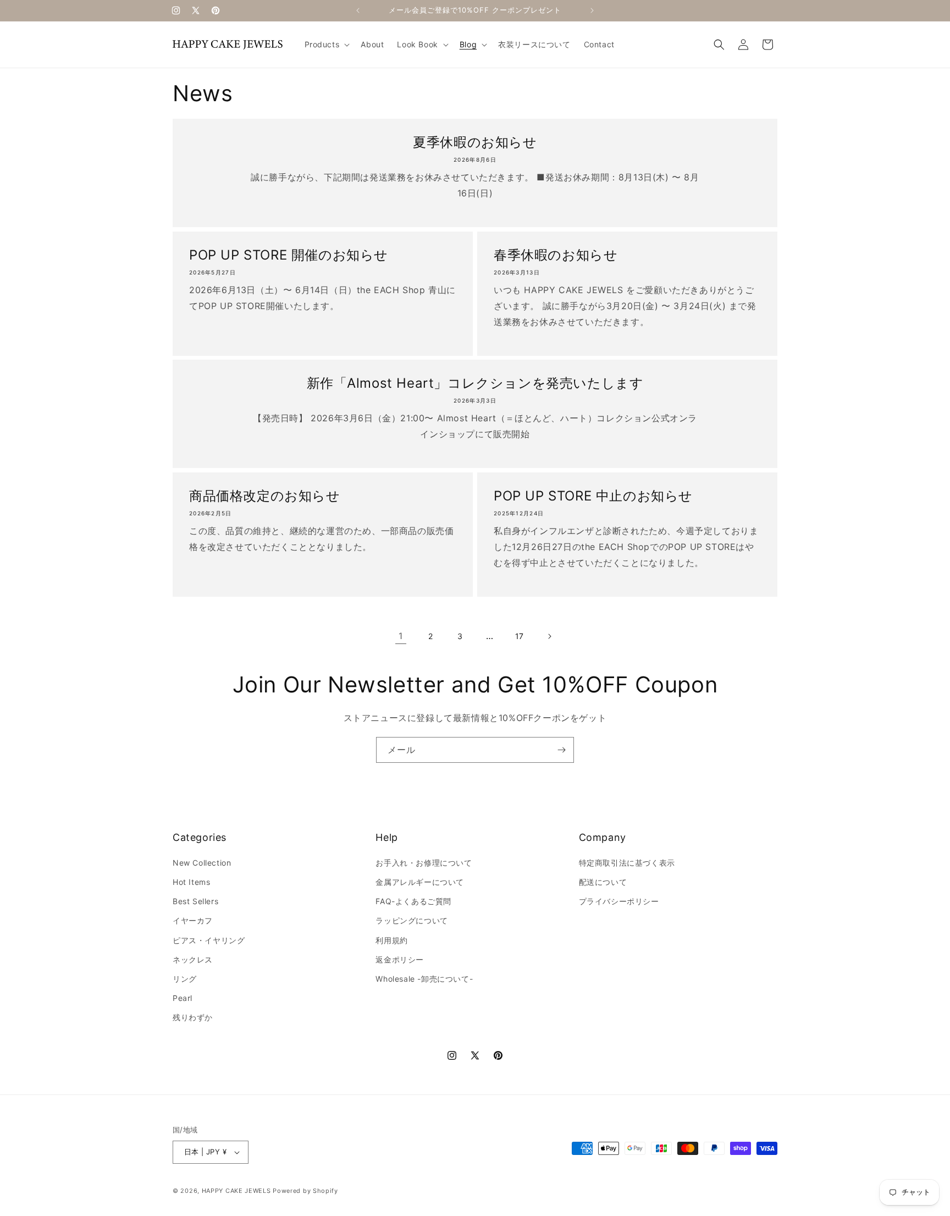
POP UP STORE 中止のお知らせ (593, 496)
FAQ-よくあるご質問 (413, 901)
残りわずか (193, 1017)
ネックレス (193, 959)
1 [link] (401, 635)
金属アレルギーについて (419, 882)
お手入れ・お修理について (423, 862)
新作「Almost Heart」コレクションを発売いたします (475, 383)
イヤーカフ (193, 920)
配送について (603, 882)
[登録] (561, 750)
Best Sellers (195, 901)
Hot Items (191, 882)
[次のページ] (549, 636)
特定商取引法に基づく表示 (627, 862)
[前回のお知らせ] (358, 10)
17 (519, 636)
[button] (326, 44)
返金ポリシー (399, 959)
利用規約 (391, 940)
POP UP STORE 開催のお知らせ (288, 255)
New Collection (202, 862)
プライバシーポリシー (619, 901)
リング (185, 978)
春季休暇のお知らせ (555, 255)
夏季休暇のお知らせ (475, 142)
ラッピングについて (411, 920)
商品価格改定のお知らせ (264, 496)
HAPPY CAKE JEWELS (236, 1191)
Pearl (182, 998)
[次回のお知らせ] (592, 10)
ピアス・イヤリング (209, 940)
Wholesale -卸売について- (424, 978)
